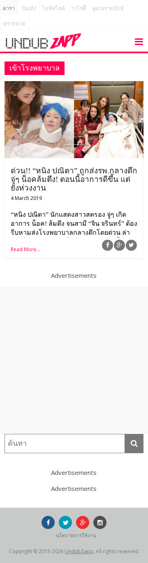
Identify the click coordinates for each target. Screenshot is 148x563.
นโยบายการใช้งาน (76, 535)
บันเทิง (28, 8)
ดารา (9, 8)
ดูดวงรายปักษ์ (108, 8)
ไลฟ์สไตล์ (53, 8)
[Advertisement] (74, 360)
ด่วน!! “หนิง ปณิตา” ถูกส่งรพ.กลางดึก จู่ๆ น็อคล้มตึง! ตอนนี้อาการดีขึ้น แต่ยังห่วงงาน (74, 179)
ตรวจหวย (14, 23)
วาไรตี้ (78, 8)
